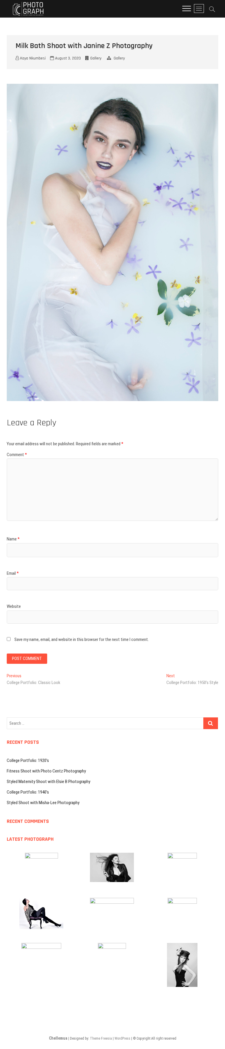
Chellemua (58, 1038)
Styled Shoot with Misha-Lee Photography (43, 802)
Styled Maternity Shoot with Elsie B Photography (48, 781)
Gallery (95, 58)
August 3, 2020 (67, 58)
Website (14, 606)
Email (13, 573)
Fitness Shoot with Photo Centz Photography (46, 771)
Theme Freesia (101, 1038)
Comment (17, 454)
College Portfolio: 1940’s (28, 792)
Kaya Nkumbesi (32, 58)
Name (13, 539)
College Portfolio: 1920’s (28, 760)
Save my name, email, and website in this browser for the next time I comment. (81, 639)
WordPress (122, 1038)
